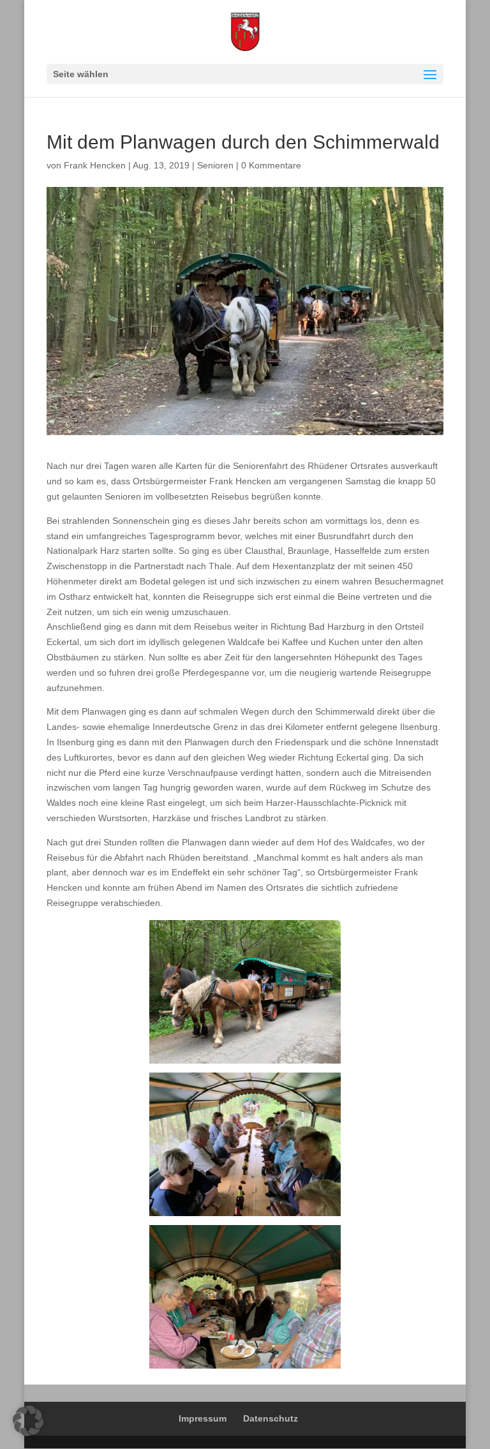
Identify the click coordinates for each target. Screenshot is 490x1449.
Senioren (215, 165)
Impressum (202, 1418)
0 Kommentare (271, 165)
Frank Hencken (95, 165)
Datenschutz (270, 1418)
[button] (28, 1421)
